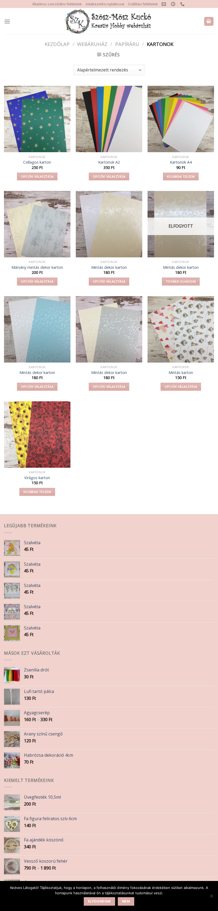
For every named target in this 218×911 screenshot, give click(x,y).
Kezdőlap (57, 44)
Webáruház (92, 44)
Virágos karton (37, 477)
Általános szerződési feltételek (57, 4)
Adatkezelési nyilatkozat (105, 4)
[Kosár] (209, 21)
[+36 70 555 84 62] (183, 4)
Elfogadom (99, 901)
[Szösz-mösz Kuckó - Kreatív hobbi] (109, 21)
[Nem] (211, 897)
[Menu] (7, 21)
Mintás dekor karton (109, 267)
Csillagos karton (37, 162)
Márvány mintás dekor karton (37, 267)
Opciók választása (37, 176)
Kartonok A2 (109, 162)
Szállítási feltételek (143, 4)
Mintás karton (181, 372)
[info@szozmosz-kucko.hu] (164, 4)
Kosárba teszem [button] (181, 176)
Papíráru (127, 44)
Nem (126, 901)
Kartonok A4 (181, 162)
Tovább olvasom (181, 281)
